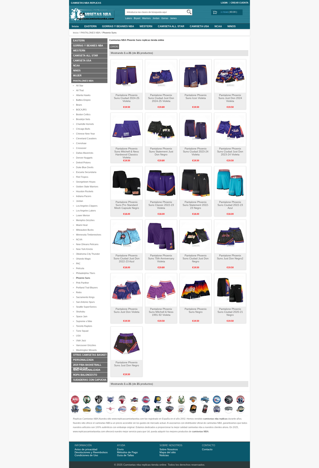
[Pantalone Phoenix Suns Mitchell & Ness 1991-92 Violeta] (161, 289)
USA (78, 335)
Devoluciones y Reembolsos (91, 452)
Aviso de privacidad (86, 449)
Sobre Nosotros (169, 449)
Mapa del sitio (168, 452)
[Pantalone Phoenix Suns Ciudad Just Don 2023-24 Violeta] (230, 129)
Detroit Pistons (83, 162)
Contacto (207, 449)
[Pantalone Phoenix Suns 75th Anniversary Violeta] (161, 236)
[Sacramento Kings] (217, 409)
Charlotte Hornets (84, 124)
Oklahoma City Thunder (87, 254)
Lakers (128, 18)
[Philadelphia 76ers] (217, 400)
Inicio (75, 26)
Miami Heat (81, 225)
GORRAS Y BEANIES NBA (118, 26)
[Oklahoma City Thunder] (181, 409)
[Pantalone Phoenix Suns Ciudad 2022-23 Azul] (230, 182)
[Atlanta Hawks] (75, 400)
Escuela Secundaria (85, 172)
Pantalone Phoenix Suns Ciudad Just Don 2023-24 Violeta (230, 151)
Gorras (164, 18)
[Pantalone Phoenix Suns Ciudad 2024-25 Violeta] (126, 75)
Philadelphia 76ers (85, 273)
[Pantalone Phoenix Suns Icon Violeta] (195, 75)
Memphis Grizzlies (85, 220)
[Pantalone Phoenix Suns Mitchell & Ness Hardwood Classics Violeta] (126, 129)
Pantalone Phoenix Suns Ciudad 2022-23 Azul (230, 205)
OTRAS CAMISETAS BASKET (90, 354)
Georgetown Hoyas (85, 182)
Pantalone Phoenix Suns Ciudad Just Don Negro (196, 258)
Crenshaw (80, 143)
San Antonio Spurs (85, 302)
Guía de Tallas (125, 455)
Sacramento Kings (85, 297)
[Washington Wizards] (240, 400)
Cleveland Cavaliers (86, 138)
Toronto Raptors (83, 326)
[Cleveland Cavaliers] (134, 400)
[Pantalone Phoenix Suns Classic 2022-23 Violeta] (161, 182)
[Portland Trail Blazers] (205, 409)
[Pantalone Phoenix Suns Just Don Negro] (126, 343)
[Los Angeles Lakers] (134, 409)
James (173, 18)
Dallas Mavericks (84, 153)
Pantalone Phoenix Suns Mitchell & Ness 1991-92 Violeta (161, 311)
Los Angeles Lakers (85, 210)
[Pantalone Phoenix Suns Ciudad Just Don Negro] (195, 236)
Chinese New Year (85, 133)
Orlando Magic (83, 258)
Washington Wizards (86, 350)
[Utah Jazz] (240, 409)
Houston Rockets (84, 191)
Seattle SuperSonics (86, 307)
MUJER (77, 75)
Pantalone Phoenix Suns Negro (196, 310)
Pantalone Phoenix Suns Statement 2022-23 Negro (196, 205)
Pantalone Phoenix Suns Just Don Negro (126, 364)
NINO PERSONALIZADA (86, 369)
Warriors (146, 18)
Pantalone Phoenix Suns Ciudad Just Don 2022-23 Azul (127, 258)
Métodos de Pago (127, 452)
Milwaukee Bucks (84, 230)
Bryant (137, 18)
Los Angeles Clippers (86, 206)
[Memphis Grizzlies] (146, 409)
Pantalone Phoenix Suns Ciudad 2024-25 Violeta (126, 98)
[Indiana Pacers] (158, 400)
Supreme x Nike (83, 321)
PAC (77, 263)
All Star (79, 85)
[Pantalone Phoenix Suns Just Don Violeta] (126, 289)
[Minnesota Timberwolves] (158, 409)
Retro (78, 292)
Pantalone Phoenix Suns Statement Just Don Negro (161, 151)
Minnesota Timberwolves (88, 234)
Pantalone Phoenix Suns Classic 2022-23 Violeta (161, 205)
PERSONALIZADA (83, 359)
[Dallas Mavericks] (75, 409)
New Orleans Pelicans (86, 244)
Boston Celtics (82, 114)
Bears (78, 105)
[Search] (189, 12)
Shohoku (80, 311)
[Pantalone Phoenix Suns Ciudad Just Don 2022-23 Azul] (126, 236)
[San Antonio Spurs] (228, 409)
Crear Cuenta (239, 2)
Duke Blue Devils (84, 167)
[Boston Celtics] (87, 400)
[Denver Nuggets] (87, 409)
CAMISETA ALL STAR (171, 26)
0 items (225, 12)
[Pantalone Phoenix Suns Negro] (195, 289)
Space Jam (81, 316)
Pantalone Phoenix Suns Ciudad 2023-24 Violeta (195, 151)
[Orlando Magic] (205, 400)
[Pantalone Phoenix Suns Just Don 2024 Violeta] (230, 75)
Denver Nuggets (83, 157)
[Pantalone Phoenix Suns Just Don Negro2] (230, 236)
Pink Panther (82, 283)
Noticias (164, 455)
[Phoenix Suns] (193, 409)
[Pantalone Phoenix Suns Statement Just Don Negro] (161, 129)
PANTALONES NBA (90, 32)
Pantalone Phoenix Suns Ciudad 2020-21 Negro (230, 311)
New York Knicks (84, 249)
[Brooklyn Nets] (99, 400)
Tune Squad (81, 331)
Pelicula (79, 268)
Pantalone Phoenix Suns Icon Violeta (196, 97)
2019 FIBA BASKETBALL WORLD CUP (87, 365)
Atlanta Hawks (82, 95)
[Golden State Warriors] (99, 409)
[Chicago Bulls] (122, 400)
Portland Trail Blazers (86, 287)
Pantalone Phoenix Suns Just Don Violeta (126, 310)
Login (224, 2)
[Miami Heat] (169, 400)
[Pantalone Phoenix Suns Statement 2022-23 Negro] (195, 182)
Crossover (80, 148)
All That (79, 90)
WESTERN (146, 26)
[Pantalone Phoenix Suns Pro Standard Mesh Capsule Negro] (126, 182)
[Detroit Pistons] (146, 400)
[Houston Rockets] (110, 409)
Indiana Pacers (83, 196)
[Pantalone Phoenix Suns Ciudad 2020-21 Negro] (230, 289)
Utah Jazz (80, 340)
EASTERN (90, 26)
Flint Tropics (81, 177)
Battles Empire (83, 100)
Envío (120, 449)
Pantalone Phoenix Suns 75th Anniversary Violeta (161, 258)
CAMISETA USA (199, 26)
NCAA (218, 26)
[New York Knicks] (193, 400)
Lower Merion (82, 215)
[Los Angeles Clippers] (122, 409)
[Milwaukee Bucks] (181, 400)
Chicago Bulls (82, 129)
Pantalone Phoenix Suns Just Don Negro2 (230, 257)
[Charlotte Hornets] (110, 400)
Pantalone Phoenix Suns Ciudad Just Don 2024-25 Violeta (161, 98)
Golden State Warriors (86, 186)
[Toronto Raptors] (228, 400)
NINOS (231, 26)
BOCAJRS (81, 109)
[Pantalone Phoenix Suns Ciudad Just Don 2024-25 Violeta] (161, 75)
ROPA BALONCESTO (85, 374)
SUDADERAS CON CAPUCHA (89, 379)
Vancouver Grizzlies (85, 345)
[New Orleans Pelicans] (169, 409)
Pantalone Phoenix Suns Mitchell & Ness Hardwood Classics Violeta (126, 153)
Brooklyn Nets (82, 119)
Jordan (156, 18)
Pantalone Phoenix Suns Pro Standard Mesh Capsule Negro (126, 205)
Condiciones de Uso (86, 455)
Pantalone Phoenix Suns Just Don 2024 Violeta (230, 98)
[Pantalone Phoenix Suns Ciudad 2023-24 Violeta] (195, 129)
